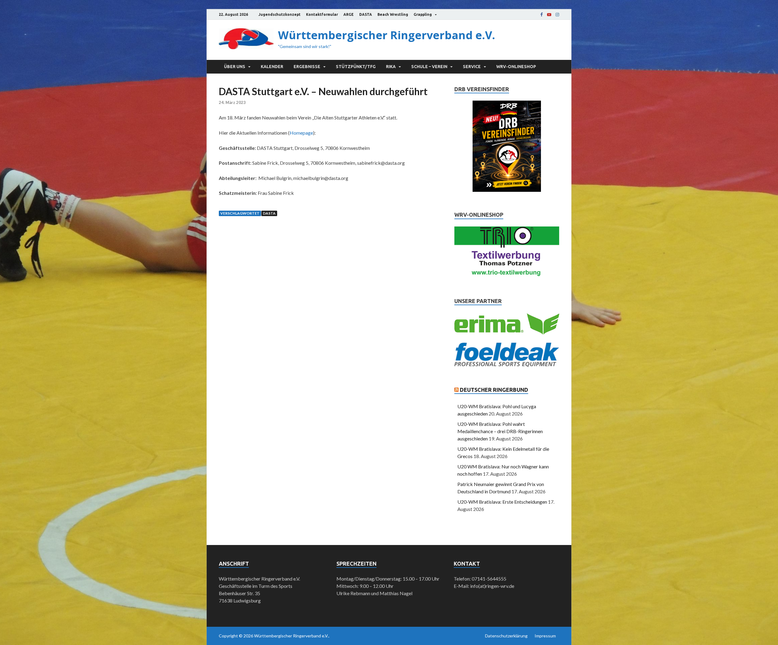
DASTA (365, 14)
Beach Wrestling (392, 14)
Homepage (301, 133)
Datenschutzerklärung (506, 635)
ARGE (348, 14)
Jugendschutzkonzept (279, 14)
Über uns (234, 66)
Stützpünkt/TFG (356, 66)
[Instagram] (557, 14)
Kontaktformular (322, 14)
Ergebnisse (307, 66)
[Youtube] (549, 14)
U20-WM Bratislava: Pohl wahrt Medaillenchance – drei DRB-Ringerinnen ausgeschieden (500, 431)
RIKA (391, 66)
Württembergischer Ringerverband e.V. (386, 35)
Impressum (545, 635)
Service (472, 66)
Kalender (272, 66)
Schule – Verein (429, 66)
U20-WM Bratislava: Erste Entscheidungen (502, 502)
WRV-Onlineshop (516, 66)
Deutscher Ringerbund (494, 390)
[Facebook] (541, 14)
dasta (269, 213)
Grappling (423, 14)
